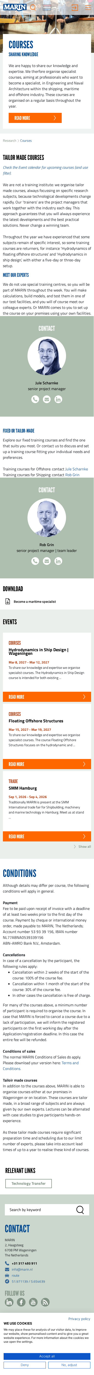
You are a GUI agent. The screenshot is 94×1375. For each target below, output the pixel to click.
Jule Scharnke (76, 469)
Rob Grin (72, 474)
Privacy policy (79, 1319)
